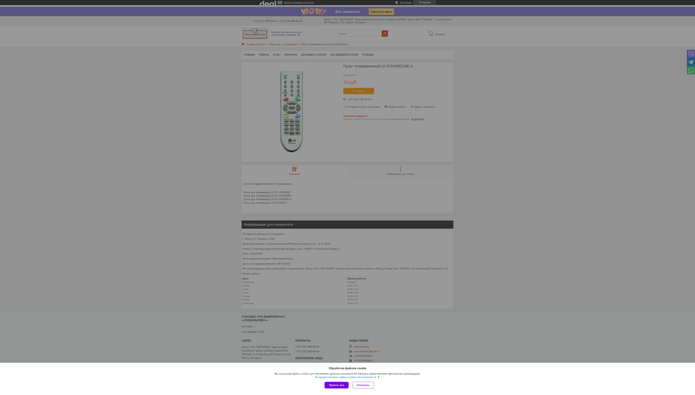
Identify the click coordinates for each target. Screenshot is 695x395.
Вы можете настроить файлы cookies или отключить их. (346, 377)
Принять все (336, 385)
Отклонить (363, 385)
